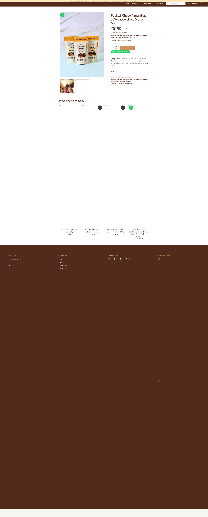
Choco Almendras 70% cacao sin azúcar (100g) (115, 231)
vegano (113, 65)
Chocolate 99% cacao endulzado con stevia (92, 231)
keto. (118, 63)
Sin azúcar (142, 59)
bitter (123, 61)
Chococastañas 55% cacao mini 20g (69, 231)
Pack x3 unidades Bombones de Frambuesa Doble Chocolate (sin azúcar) (138, 233)
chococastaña (134, 61)
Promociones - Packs (131, 59)
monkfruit (130, 63)
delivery (142, 61)
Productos (121, 59)
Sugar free (144, 63)
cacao (128, 61)
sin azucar (137, 63)
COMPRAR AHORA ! (127, 48)
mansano (124, 63)
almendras (118, 61)
